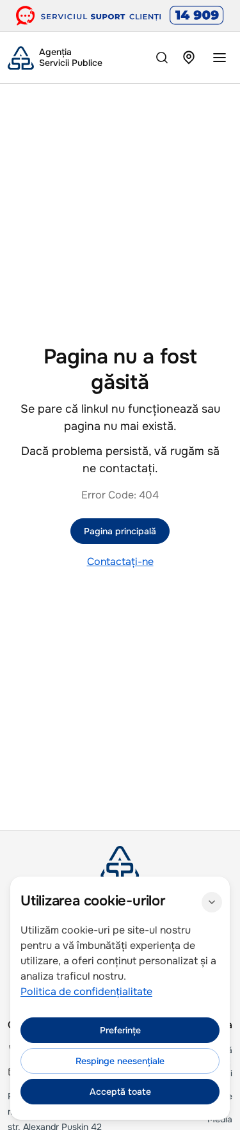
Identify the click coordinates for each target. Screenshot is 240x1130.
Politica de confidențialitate (86, 991)
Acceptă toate (120, 1091)
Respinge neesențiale (120, 1061)
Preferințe (120, 1030)
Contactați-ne (120, 561)
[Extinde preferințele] (212, 902)
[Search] (162, 57)
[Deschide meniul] (219, 57)
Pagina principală (120, 531)
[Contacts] (189, 57)
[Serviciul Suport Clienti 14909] (120, 16)
